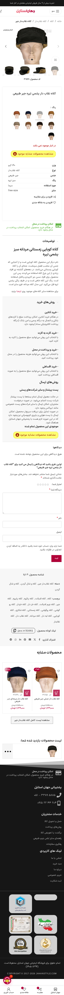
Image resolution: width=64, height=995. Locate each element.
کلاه (52, 21)
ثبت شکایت (56, 881)
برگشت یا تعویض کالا (51, 833)
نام (59, 518)
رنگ (53, 107)
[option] (32, 59)
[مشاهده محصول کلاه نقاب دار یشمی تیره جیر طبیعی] (52, 751)
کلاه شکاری (21, 610)
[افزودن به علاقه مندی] (58, 671)
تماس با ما (56, 858)
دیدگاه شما (55, 490)
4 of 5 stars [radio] (40, 484)
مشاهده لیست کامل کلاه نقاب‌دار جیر (32, 720)
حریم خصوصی (55, 875)
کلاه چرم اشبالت (47, 604)
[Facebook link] (40, 639)
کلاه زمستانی (34, 610)
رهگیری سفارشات (54, 844)
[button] (58, 46)
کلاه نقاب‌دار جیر (23, 21)
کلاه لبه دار (47, 616)
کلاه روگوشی (47, 610)
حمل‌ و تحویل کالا (53, 821)
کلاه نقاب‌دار (40, 21)
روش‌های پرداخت (53, 827)
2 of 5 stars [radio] (45, 484)
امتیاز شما (57, 484)
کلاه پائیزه (28, 598)
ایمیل (59, 532)
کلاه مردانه (35, 616)
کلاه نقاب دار (22, 616)
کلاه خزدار (21, 604)
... (7, 751)
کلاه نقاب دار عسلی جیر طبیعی (47, 698)
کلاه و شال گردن (28, 584)
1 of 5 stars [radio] (48, 484)
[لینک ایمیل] (30, 639)
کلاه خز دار (33, 604)
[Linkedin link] (20, 639)
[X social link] (35, 639)
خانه (59, 21)
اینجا (18, 291)
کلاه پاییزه (17, 598)
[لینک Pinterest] (25, 639)
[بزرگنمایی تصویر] (55, 60)
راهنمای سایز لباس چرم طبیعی (47, 838)
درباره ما (58, 869)
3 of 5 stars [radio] (43, 484)
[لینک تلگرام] (11, 639)
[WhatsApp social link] (16, 639)
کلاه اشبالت (40, 598)
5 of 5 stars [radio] (38, 484)
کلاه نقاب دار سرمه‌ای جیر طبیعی (17, 700)
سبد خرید (57, 864)
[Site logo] (25, 11)
